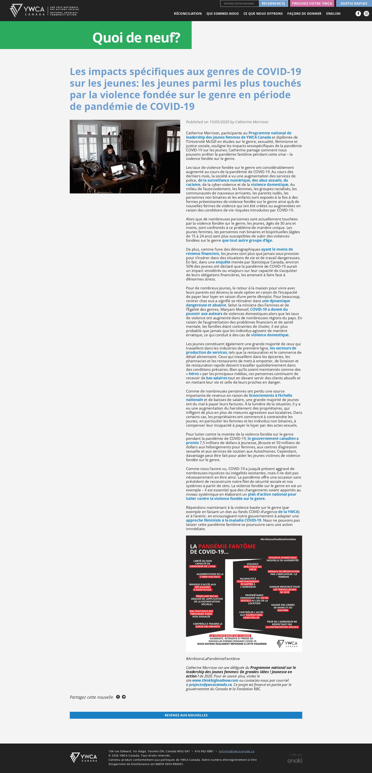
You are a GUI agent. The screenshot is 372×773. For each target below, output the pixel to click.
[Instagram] (366, 13)
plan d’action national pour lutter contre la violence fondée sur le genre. (241, 496)
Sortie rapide (354, 3)
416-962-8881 (204, 751)
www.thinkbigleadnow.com (215, 680)
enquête (223, 262)
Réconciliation (188, 13)
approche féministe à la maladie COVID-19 (223, 520)
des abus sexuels (267, 180)
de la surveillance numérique (224, 180)
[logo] (83, 757)
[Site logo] (44, 10)
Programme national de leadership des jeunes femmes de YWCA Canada (238, 135)
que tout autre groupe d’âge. (247, 240)
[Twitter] (124, 697)
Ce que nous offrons (263, 13)
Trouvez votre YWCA (312, 3)
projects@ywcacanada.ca (210, 684)
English (333, 13)
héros (194, 373)
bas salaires (216, 377)
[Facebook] (358, 13)
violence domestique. (270, 184)
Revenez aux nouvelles (186, 715)
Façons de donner (304, 13)
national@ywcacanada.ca (236, 751)
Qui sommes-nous (223, 13)
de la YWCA (288, 511)
